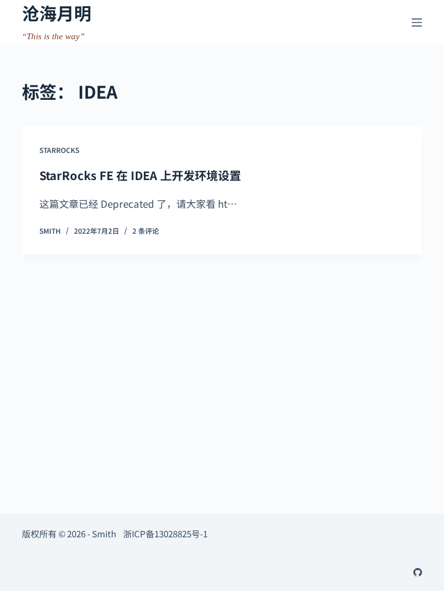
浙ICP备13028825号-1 (165, 534)
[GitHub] (417, 572)
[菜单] (417, 22)
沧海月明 (56, 12)
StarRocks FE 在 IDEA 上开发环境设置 (140, 175)
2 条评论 (145, 230)
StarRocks (59, 150)
